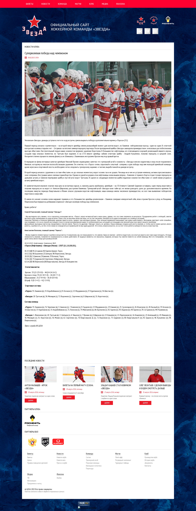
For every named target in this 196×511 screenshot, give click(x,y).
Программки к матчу (34, 483)
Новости (45, 3)
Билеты (29, 3)
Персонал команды (92, 463)
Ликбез (59, 478)
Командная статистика (93, 466)
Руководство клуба (151, 457)
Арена (29, 460)
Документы (149, 463)
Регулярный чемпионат (123, 460)
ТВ (28, 478)
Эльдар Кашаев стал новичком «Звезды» (116, 387)
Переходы (89, 468)
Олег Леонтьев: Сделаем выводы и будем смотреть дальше (155, 387)
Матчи (78, 3)
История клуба (149, 460)
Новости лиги (61, 460)
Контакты (148, 466)
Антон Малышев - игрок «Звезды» (36, 387)
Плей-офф (118, 457)
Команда (62, 3)
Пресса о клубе (62, 463)
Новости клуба (61, 457)
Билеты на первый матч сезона (78, 385)
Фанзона (120, 3)
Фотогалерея (31, 480)
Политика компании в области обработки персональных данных (44, 491)
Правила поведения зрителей (37, 463)
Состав (88, 457)
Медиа (105, 3)
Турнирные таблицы (122, 463)
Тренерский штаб (92, 460)
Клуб (91, 3)
